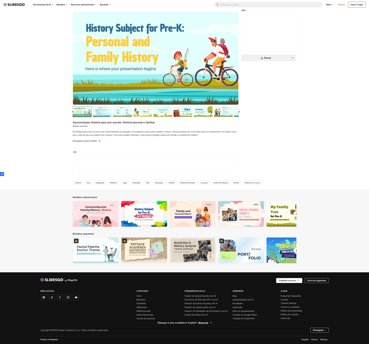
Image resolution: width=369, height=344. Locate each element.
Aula (147, 183)
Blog (234, 296)
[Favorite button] (226, 16)
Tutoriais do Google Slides (244, 315)
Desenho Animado (187, 183)
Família (236, 183)
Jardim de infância (220, 183)
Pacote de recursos (146, 318)
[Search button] (217, 4)
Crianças (204, 183)
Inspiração (237, 307)
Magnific (305, 339)
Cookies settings (288, 303)
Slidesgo (323, 339)
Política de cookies (289, 314)
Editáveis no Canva (252, 183)
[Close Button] (211, 322)
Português (318, 330)
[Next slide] (234, 58)
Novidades (237, 303)
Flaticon (314, 339)
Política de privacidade (291, 311)
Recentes (141, 300)
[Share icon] (234, 16)
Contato (284, 300)
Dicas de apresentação (243, 311)
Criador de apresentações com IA (200, 296)
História (172, 183)
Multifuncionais (143, 311)
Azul (88, 183)
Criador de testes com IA (196, 315)
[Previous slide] (73, 214)
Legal (125, 183)
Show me (203, 322)
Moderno (113, 183)
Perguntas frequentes (291, 296)
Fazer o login (356, 4)
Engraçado (100, 183)
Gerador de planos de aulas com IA (201, 303)
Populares (141, 303)
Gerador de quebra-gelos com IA (199, 307)
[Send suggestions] (2, 174)
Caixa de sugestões (316, 280)
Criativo (78, 183)
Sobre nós (285, 318)
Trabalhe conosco (287, 280)
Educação (159, 183)
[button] (239, 112)
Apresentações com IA (243, 300)
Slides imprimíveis (145, 315)
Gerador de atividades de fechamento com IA (205, 311)
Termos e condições (290, 307)
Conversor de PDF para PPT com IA (201, 300)
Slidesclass (142, 307)
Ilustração (136, 183)
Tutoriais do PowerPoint (243, 318)
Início (139, 296)
